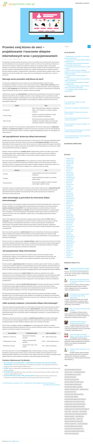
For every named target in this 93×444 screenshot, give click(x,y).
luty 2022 (68, 191)
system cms (79, 418)
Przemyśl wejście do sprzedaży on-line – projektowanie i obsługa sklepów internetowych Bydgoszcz (29, 383)
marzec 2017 (69, 247)
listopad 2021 (69, 196)
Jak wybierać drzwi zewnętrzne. (51, 384)
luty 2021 (68, 212)
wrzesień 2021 (70, 200)
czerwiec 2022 (70, 184)
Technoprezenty (8, 372)
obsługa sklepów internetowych (73, 384)
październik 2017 (70, 241)
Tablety (6, 368)
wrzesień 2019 (70, 238)
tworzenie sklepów (82, 423)
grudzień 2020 (70, 215)
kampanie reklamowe (70, 377)
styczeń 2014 (69, 257)
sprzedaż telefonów (70, 418)
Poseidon (17, 441)
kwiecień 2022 (69, 188)
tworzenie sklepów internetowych (73, 426)
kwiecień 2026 (69, 158)
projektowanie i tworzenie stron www (74, 401)
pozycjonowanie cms (70, 391)
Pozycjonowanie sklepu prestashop (74, 394)
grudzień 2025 (70, 160)
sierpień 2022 (69, 181)
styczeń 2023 (69, 172)
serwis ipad (75, 411)
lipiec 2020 (69, 224)
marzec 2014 (69, 254)
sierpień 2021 (69, 202)
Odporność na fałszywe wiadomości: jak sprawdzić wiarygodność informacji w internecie (80, 281)
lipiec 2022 (69, 182)
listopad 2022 (69, 175)
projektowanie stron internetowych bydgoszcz (77, 409)
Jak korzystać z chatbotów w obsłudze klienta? (77, 108)
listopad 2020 (69, 217)
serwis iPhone (83, 411)
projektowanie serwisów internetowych (75, 404)
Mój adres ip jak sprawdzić (72, 379)
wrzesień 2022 (70, 179)
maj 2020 (68, 228)
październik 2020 (70, 219)
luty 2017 (68, 248)
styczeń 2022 (69, 193)
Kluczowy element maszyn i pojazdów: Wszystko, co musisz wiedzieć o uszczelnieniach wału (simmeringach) (77, 72)
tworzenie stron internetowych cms (74, 428)
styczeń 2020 (69, 234)
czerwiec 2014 (70, 250)
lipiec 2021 (69, 203)
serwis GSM (68, 411)
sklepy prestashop (69, 416)
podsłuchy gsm (84, 389)
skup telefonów (80, 416)
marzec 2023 (69, 169)
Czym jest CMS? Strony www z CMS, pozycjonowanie (19, 375)
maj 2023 (68, 165)
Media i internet (17, 59)
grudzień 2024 (70, 162)
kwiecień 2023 (69, 167)
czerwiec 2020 (70, 226)
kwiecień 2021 (69, 208)
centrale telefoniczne (79, 372)
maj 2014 (68, 252)
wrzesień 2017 (70, 243)
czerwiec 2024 (70, 163)
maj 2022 (68, 186)
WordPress (10, 441)
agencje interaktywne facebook (73, 369)
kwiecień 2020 (69, 229)
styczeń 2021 (69, 214)
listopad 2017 (69, 240)
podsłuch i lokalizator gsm (72, 389)
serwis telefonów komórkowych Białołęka (76, 414)
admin (10, 59)
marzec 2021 (69, 210)
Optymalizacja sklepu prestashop (73, 386)
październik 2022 (70, 177)
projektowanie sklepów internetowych (75, 406)
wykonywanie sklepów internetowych (74, 431)
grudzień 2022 (70, 174)
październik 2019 (70, 236)
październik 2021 (70, 198)
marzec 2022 (69, 189)
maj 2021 (68, 207)
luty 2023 (68, 170)
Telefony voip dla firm (70, 423)
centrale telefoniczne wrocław (72, 374)
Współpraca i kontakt (82, 3)
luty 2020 (68, 233)
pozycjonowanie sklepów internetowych (75, 399)
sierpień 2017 (69, 245)
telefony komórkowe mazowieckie (74, 421)
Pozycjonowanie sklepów (71, 396)
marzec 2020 (69, 231)
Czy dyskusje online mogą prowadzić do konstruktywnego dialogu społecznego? (79, 295)
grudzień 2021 (70, 195)
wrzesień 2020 (70, 221)
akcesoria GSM (69, 372)
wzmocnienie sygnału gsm (72, 433)
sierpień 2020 (69, 222)
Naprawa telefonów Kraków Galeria (74, 382)
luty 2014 (68, 255)
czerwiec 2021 (70, 205)
